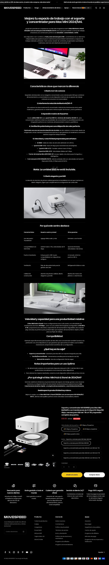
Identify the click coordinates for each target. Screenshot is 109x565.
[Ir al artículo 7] (47, 465)
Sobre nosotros (60, 521)
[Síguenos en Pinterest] (22, 552)
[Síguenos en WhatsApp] (31, 552)
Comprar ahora (94, 475)
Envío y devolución (61, 533)
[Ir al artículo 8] (54, 465)
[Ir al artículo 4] (27, 465)
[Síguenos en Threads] (18, 552)
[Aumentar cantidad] (73, 467)
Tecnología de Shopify (21, 558)
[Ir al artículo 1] (7, 465)
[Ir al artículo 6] (41, 465)
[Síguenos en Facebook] (5, 552)
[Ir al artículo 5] (34, 465)
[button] (86, 7)
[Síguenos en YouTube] (27, 552)
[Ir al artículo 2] (13, 465)
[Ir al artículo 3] (20, 465)
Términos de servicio (61, 530)
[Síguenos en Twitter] (9, 552)
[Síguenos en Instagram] (14, 552)
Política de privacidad (62, 527)
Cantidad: (64, 463)
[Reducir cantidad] (63, 467)
